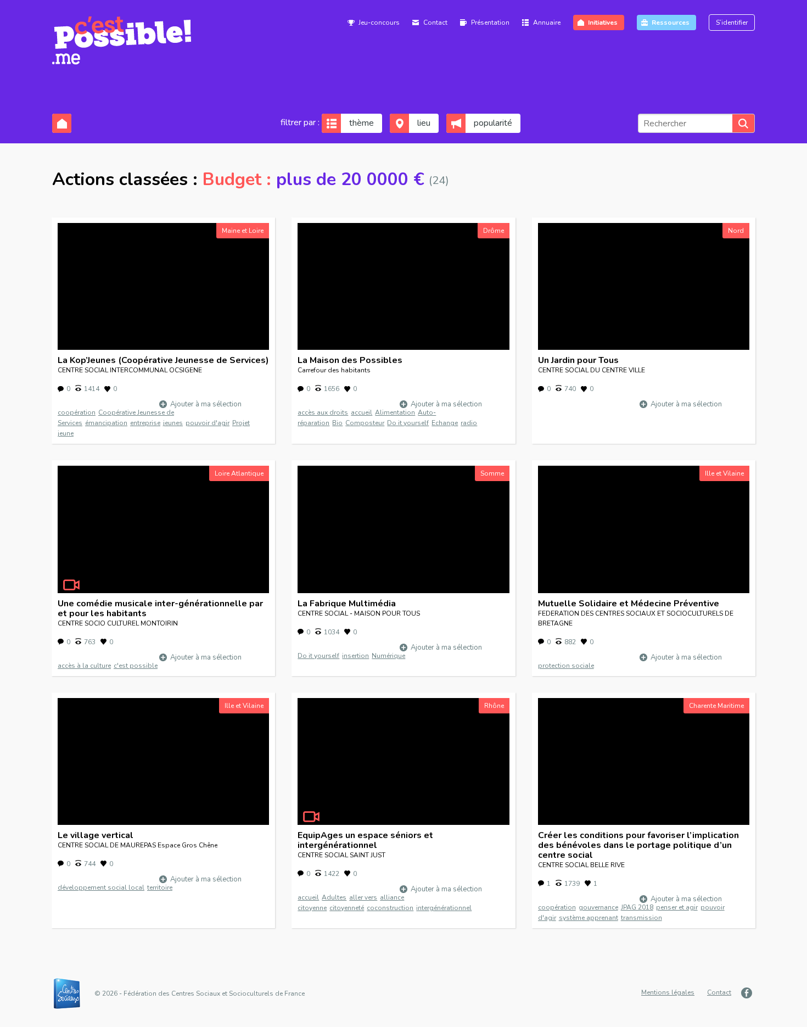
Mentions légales (667, 992)
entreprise (145, 422)
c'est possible (136, 665)
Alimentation (395, 412)
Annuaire (547, 22)
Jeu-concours (379, 22)
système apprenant (588, 917)
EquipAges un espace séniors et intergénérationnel (365, 840)
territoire (159, 887)
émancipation (106, 422)
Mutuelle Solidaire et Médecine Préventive (628, 604)
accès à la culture (84, 665)
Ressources (671, 22)
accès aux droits (323, 412)
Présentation (490, 22)
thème (361, 123)
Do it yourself (408, 422)
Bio (337, 422)
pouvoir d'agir (207, 422)
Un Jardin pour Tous (578, 360)
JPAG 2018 (637, 907)
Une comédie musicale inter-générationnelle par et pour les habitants (160, 608)
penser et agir (677, 907)
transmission (641, 917)
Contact (435, 22)
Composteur (364, 422)
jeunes (173, 422)
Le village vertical (95, 835)
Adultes (334, 897)
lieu (423, 123)
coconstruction (390, 907)
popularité (493, 123)
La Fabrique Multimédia (347, 604)
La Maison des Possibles (350, 360)
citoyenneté (346, 907)
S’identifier (732, 22)
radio (469, 422)
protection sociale (566, 665)
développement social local (101, 887)
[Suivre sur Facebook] (748, 993)
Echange (444, 422)
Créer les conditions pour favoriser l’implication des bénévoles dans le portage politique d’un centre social (638, 845)
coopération (77, 412)
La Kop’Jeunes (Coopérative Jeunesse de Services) (163, 360)
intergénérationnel (444, 907)
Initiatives (603, 22)
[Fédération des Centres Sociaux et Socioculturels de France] (72, 993)
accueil (361, 412)
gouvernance (598, 907)
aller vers (363, 897)
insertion (355, 655)
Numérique (388, 655)
